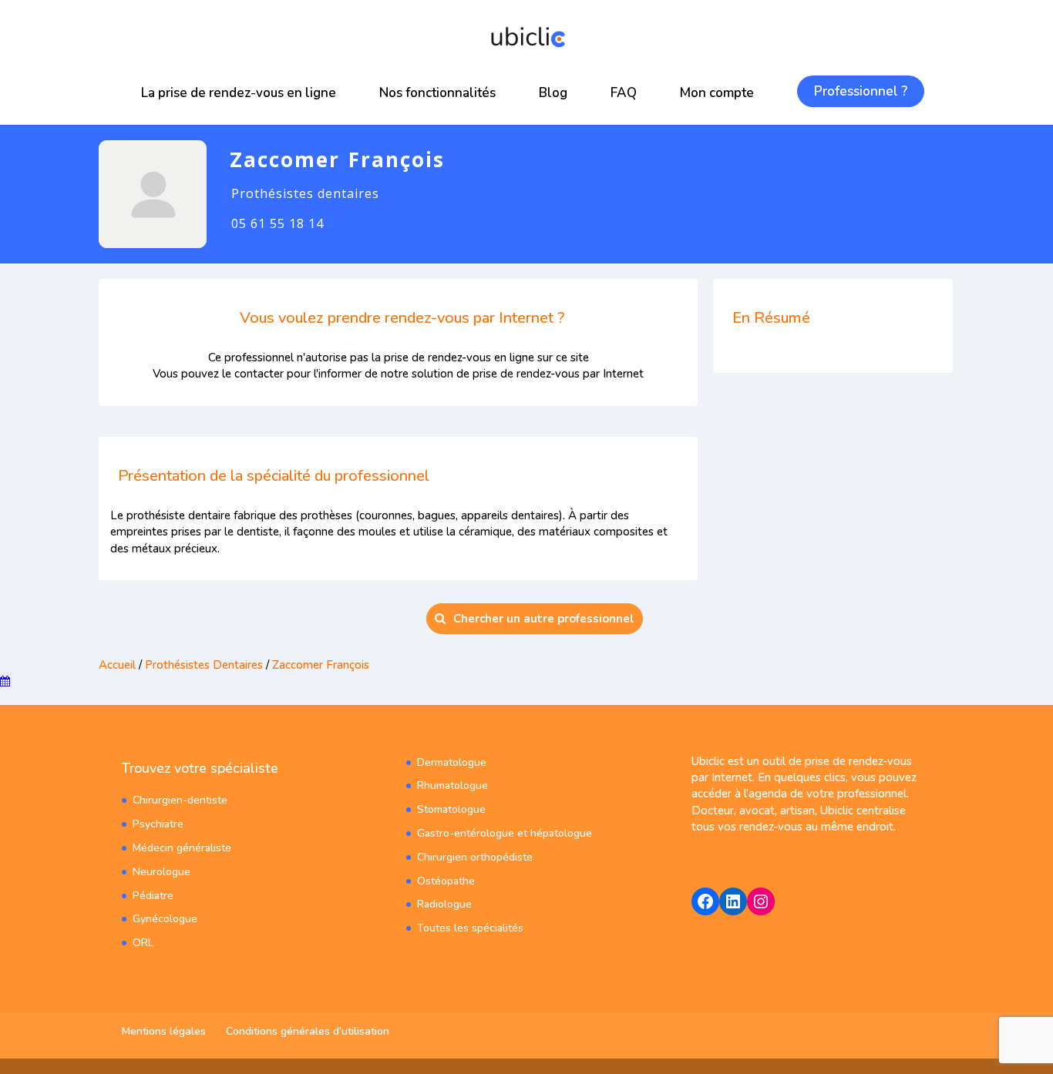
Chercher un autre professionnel (543, 618)
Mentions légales (164, 1031)
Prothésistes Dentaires (204, 665)
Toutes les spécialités (470, 928)
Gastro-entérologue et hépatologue (504, 833)
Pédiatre (153, 895)
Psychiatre (158, 824)
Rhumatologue (452, 785)
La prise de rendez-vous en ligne (238, 93)
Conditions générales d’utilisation (307, 1031)
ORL (143, 942)
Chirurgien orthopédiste (475, 857)
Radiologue (444, 904)
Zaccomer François (320, 665)
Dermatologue (451, 762)
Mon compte (717, 93)
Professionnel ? (860, 91)
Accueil (117, 665)
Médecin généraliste (182, 848)
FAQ (624, 93)
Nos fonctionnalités (437, 93)
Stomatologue (451, 809)
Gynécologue (165, 918)
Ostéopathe (446, 881)
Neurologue (161, 871)
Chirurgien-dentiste (180, 800)
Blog (553, 93)
